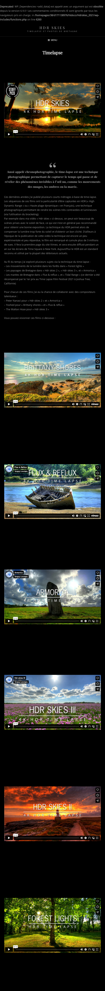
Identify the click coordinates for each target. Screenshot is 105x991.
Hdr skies (53, 27)
